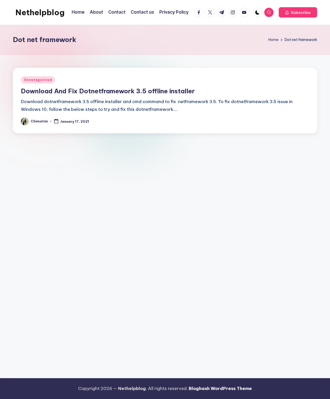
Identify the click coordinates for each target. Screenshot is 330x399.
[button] (298, 12)
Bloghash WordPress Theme (220, 388)
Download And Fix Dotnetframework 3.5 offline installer (108, 91)
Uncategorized (38, 80)
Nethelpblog (39, 12)
